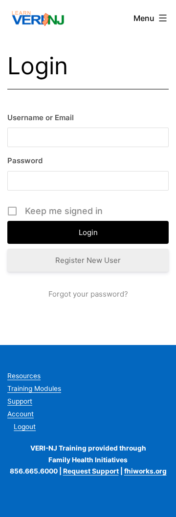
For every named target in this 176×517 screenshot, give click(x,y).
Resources (24, 376)
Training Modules (34, 388)
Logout (25, 427)
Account (20, 414)
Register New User (88, 260)
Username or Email (40, 117)
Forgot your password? (88, 294)
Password (25, 160)
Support (19, 401)
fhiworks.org (145, 471)
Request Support (91, 471)
